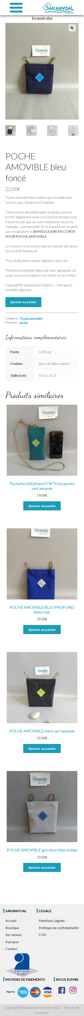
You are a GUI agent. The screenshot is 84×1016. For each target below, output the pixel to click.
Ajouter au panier (23, 302)
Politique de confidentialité (59, 928)
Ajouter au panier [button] (42, 506)
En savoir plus (42, 18)
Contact (11, 949)
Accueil (10, 920)
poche (23, 322)
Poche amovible (31, 318)
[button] (72, 27)
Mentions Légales (52, 920)
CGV (42, 935)
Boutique (12, 928)
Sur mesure (13, 935)
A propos (12, 942)
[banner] (58, 8)
